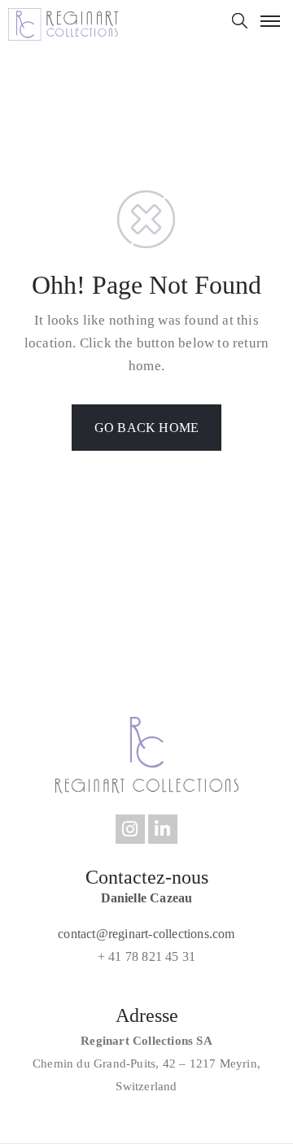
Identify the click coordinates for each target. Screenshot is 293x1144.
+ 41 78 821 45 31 (146, 956)
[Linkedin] (162, 829)
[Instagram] (130, 829)
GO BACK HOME (146, 427)
